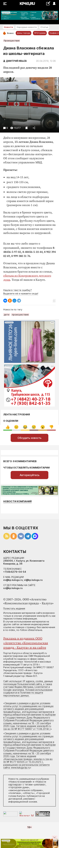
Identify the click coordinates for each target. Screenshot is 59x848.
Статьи (44, 27)
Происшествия (12, 40)
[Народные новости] (48, 3)
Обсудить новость (29, 437)
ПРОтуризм (40, 33)
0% (7, 427)
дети (6, 314)
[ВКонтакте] (5, 301)
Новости (8, 27)
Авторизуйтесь (29, 475)
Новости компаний (17, 501)
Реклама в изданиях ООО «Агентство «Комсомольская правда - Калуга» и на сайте (25, 643)
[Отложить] (27, 127)
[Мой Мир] (14, 301)
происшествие (20, 314)
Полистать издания (14, 608)
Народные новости (27, 27)
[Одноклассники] (10, 301)
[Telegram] (19, 301)
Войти (54, 3)
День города (23, 33)
